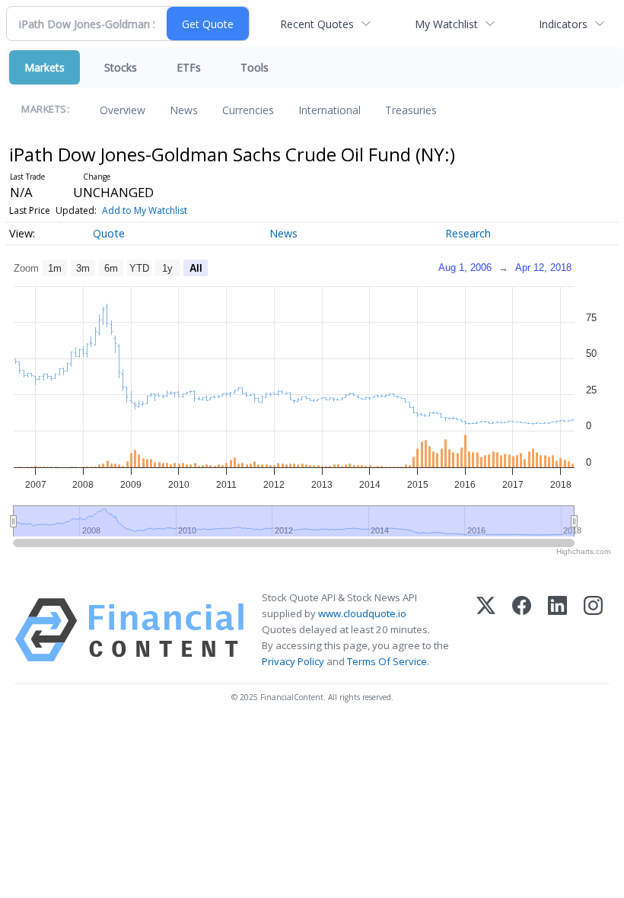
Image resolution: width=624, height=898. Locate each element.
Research (468, 233)
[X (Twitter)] (485, 630)
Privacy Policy (293, 661)
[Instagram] (593, 630)
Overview (122, 110)
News (184, 110)
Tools (254, 67)
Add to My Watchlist (144, 210)
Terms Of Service (387, 661)
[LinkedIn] (557, 630)
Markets (44, 67)
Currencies (248, 110)
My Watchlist (446, 24)
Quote (109, 233)
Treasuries (411, 110)
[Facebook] (521, 630)
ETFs (189, 67)
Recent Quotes (317, 24)
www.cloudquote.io (362, 613)
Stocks (120, 67)
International (329, 110)
